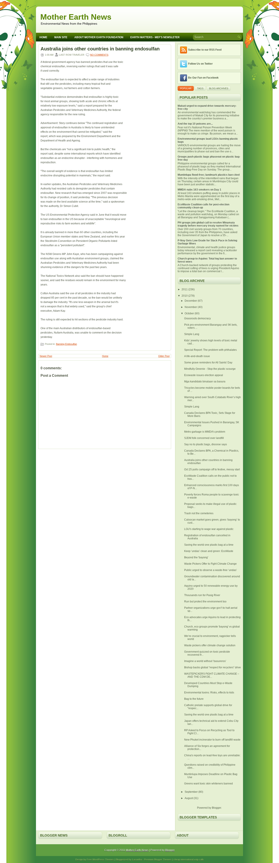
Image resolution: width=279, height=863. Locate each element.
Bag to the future (194, 698)
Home (43, 37)
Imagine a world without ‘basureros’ (205, 661)
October (190, 313)
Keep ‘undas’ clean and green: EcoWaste (208, 551)
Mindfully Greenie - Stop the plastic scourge (210, 368)
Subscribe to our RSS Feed (204, 49)
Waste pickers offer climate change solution (209, 645)
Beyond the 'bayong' (196, 557)
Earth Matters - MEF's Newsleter (155, 37)
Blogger (216, 807)
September (191, 791)
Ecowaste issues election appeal (203, 375)
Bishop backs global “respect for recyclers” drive (212, 667)
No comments (99, 54)
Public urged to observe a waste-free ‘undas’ (210, 570)
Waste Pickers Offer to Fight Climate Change (210, 563)
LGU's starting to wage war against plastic (208, 529)
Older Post (164, 356)
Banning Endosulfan (66, 344)
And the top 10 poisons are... (195, 123)
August (189, 798)
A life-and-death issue (197, 356)
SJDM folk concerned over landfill (204, 438)
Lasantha (137, 859)
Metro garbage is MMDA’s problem (204, 431)
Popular (185, 88)
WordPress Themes (103, 859)
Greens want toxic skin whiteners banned (208, 783)
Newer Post (46, 356)
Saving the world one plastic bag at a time (208, 544)
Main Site (60, 37)
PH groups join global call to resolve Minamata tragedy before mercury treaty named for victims (208, 224)
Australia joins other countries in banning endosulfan (100, 48)
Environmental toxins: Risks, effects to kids (209, 692)
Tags (200, 88)
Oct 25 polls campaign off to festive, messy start (212, 469)
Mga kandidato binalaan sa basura (204, 381)
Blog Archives (218, 88)
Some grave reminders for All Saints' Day (208, 362)
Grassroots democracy (197, 318)
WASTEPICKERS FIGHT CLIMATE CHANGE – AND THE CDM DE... (211, 675)
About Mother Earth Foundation (98, 37)
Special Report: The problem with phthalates (210, 349)
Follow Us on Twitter (200, 63)
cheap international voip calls (189, 859)
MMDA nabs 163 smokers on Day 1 (199, 189)
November (191, 307)
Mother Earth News (75, 16)
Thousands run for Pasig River (202, 595)
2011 (185, 289)
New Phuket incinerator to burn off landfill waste (212, 739)
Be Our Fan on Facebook (203, 77)
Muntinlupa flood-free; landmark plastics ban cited (209, 174)
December (191, 300)
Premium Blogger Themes (158, 859)
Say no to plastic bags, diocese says (205, 444)
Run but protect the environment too (205, 601)
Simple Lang (191, 334)
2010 (185, 295)
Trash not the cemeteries (198, 513)
